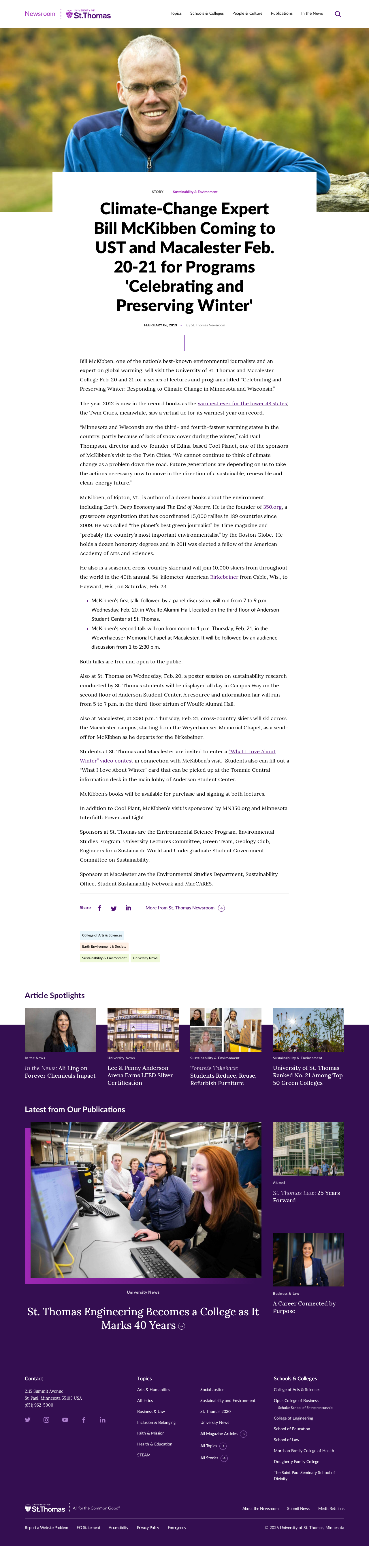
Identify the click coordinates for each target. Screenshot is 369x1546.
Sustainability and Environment (227, 1401)
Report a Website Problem (46, 1528)
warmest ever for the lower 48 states (242, 403)
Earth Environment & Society (104, 946)
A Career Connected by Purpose (304, 1307)
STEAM (143, 1455)
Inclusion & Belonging (156, 1423)
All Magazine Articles (219, 1434)
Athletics (145, 1401)
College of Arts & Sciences (102, 935)
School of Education (292, 1429)
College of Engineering (293, 1418)
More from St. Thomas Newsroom (180, 908)
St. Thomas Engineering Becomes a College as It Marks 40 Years (143, 1318)
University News (145, 958)
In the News (312, 14)
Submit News (298, 1509)
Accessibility (118, 1528)
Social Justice (212, 1390)
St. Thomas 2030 (215, 1412)
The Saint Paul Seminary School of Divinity (304, 1476)
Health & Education (154, 1444)
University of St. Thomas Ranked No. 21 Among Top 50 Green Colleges (308, 1075)
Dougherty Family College (296, 1462)
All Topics (208, 1446)
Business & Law (151, 1412)
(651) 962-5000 (39, 1405)
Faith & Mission (151, 1433)
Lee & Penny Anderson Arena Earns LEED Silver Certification (140, 1075)
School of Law (286, 1440)
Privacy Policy (148, 1528)
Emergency (177, 1528)
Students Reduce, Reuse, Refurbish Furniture (223, 1075)
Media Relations (331, 1509)
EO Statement (88, 1528)
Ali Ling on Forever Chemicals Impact (60, 1071)
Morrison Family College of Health (304, 1451)
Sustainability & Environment (195, 192)
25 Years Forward (306, 1196)
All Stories (209, 1458)
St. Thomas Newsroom (208, 325)
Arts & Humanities (153, 1390)
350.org (272, 507)
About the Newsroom (260, 1509)
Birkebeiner (224, 577)
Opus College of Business (303, 1404)
